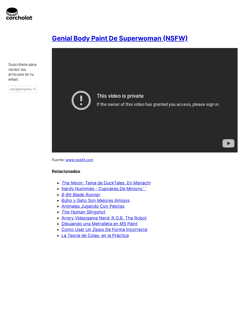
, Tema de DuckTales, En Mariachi (106, 182)
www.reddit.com (79, 160)
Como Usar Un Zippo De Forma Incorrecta (104, 229)
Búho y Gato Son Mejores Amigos (95, 200)
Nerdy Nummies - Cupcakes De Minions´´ (104, 188)
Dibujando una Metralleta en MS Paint (100, 223)
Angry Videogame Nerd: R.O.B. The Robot (104, 217)
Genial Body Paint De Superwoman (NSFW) (120, 38)
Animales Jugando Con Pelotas (93, 206)
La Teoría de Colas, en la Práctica (95, 235)
